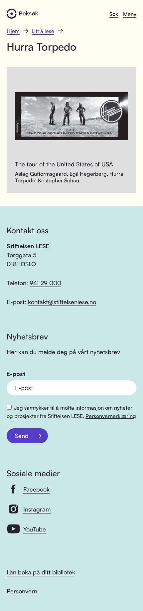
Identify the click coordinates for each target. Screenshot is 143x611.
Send (22, 435)
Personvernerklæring (110, 416)
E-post (16, 373)
